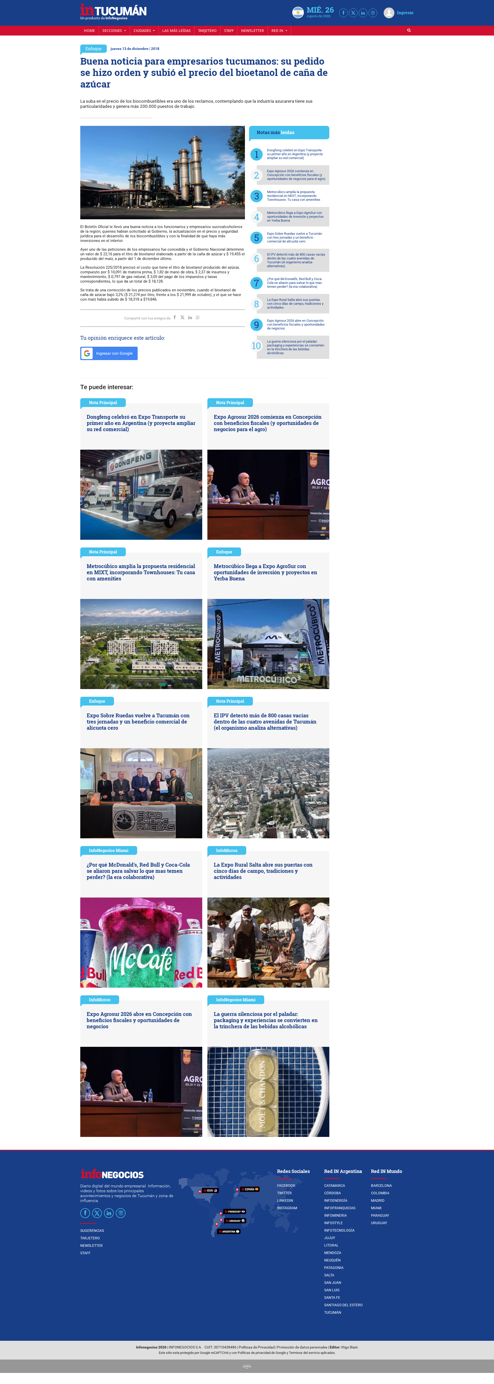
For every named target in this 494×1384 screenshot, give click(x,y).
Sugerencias (92, 1231)
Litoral (331, 1245)
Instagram (287, 1208)
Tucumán (332, 1312)
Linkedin (285, 1200)
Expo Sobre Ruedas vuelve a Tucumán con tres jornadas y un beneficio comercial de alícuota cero (294, 237)
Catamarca (334, 1185)
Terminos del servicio (304, 1353)
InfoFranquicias (339, 1208)
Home (89, 30)
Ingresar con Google (114, 353)
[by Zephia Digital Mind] (247, 1366)
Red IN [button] (277, 30)
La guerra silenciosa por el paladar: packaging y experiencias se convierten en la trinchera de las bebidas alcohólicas (295, 347)
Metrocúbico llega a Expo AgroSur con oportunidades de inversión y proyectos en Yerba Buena (295, 216)
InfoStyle (333, 1223)
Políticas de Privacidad (257, 1347)
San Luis (331, 1290)
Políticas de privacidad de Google (262, 1353)
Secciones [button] (112, 30)
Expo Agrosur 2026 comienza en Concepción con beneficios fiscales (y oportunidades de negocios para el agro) (296, 175)
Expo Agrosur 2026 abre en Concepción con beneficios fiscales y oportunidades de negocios (296, 324)
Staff (229, 30)
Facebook (286, 1185)
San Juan (332, 1283)
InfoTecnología (339, 1230)
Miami (376, 1208)
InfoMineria (335, 1215)
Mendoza (332, 1253)
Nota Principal (103, 402)
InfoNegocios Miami (108, 850)
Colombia (380, 1193)
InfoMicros (226, 850)
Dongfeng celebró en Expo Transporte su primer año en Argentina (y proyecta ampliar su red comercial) (295, 154)
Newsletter (252, 30)
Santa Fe (332, 1297)
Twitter (284, 1193)
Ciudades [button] (143, 30)
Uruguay (379, 1223)
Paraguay (380, 1215)
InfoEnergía (335, 1200)
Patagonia (333, 1268)
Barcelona (381, 1185)
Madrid (377, 1200)
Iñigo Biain (349, 1347)
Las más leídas (176, 30)
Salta (329, 1275)
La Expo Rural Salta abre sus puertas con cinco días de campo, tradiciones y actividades (295, 303)
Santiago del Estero (343, 1305)
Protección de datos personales (302, 1347)
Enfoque (93, 48)
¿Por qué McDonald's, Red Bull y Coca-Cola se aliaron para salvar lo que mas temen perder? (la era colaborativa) (294, 283)
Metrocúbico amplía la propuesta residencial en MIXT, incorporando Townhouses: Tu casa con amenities (293, 196)
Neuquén (332, 1260)
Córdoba (332, 1193)
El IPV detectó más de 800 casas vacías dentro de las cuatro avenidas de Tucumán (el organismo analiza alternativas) (296, 260)
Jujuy (329, 1238)
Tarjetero (207, 30)
